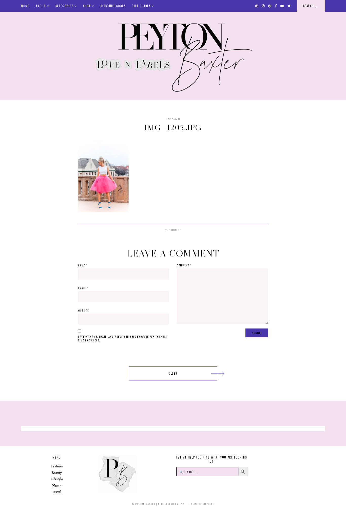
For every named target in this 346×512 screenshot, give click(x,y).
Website (83, 310)
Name (82, 265)
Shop (87, 6)
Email (83, 288)
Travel (56, 492)
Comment (174, 230)
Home (25, 6)
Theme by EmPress (201, 504)
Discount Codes (113, 6)
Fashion (57, 466)
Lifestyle (57, 479)
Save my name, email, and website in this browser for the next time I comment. (122, 338)
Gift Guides (141, 6)
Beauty (57, 473)
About (41, 6)
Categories (64, 6)
